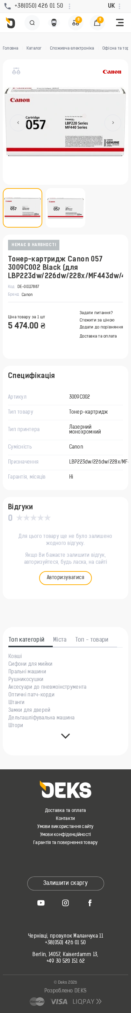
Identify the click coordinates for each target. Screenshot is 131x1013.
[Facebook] (90, 902)
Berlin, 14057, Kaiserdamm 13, (65, 955)
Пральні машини (27, 672)
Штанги (16, 703)
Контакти (65, 818)
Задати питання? (96, 313)
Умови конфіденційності (65, 835)
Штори (15, 726)
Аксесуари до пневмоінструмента (47, 687)
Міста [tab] (60, 640)
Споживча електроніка (72, 48)
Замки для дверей (29, 710)
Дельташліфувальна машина (41, 718)
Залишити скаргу (65, 883)
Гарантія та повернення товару (65, 843)
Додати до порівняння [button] (101, 327)
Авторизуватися (66, 578)
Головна (11, 48)
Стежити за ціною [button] (97, 320)
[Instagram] (65, 902)
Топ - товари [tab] (92, 640)
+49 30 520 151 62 (65, 961)
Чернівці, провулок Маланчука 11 (65, 936)
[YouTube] (41, 902)
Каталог (34, 48)
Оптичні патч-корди (31, 695)
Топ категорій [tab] (26, 640)
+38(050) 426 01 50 (65, 943)
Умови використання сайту (65, 827)
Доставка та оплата (98, 336)
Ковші (15, 657)
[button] (119, 22)
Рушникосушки (25, 680)
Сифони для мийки (30, 664)
